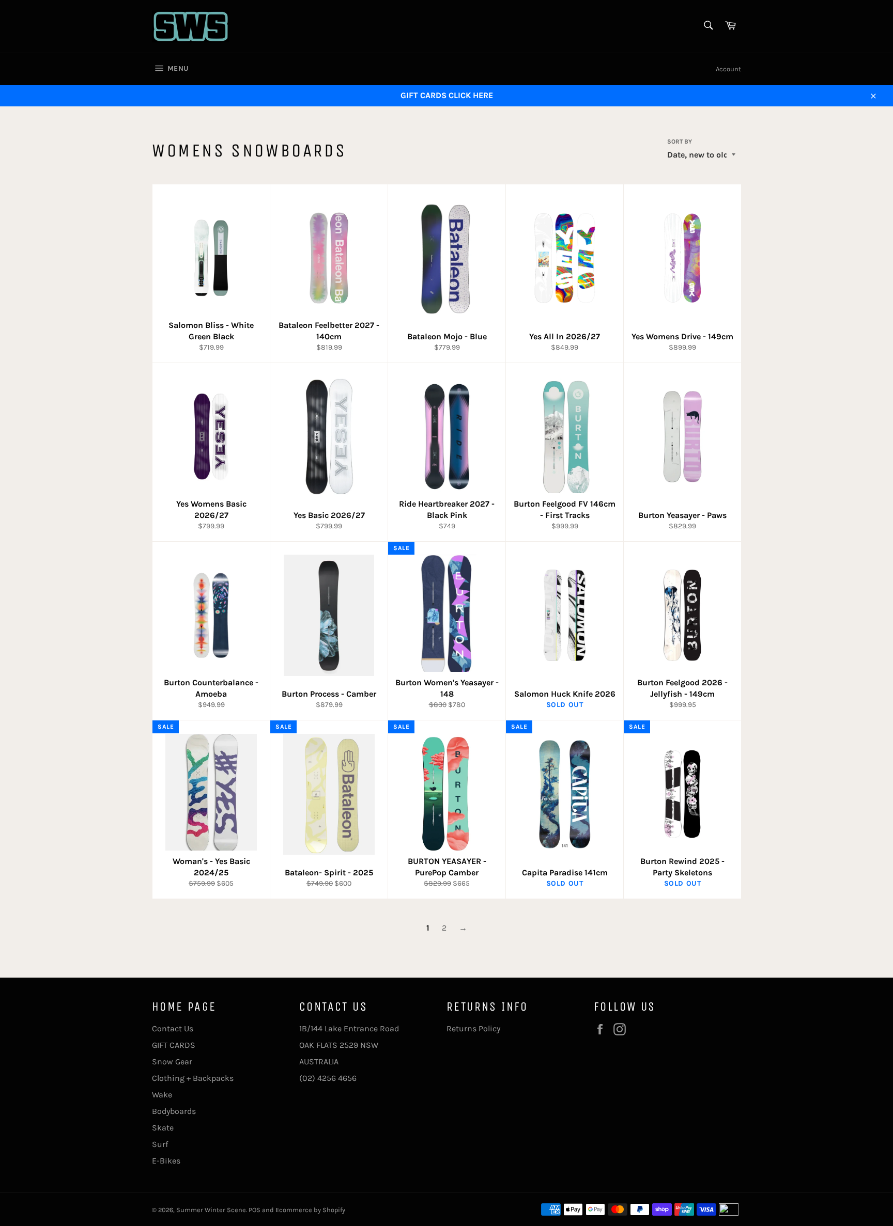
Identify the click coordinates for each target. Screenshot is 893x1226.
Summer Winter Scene (211, 1210)
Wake (162, 1094)
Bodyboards (174, 1111)
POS (254, 1210)
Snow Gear (172, 1061)
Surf (160, 1144)
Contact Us (172, 1028)
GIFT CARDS (173, 1045)
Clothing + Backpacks (193, 1078)
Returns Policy (473, 1028)
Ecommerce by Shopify (310, 1210)
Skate (163, 1128)
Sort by (679, 141)
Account (728, 69)
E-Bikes (166, 1161)
